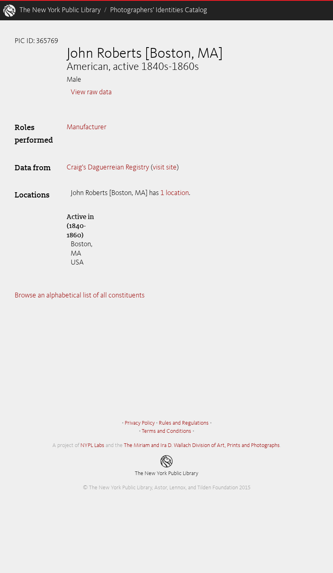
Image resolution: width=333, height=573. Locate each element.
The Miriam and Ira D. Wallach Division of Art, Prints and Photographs (202, 445)
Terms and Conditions (166, 431)
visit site (165, 167)
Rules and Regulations (184, 423)
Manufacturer (86, 127)
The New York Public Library (60, 10)
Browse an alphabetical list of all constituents (80, 295)
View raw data (91, 92)
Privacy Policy (140, 423)
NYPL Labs (92, 445)
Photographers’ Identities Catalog (158, 10)
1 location (174, 193)
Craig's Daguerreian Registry (108, 167)
